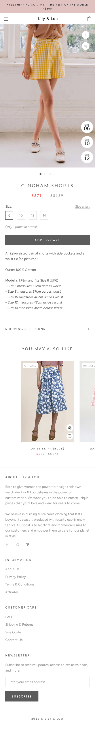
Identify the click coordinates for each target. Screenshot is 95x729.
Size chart (82, 207)
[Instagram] (17, 544)
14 (44, 215)
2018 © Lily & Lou (47, 718)
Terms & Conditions (19, 584)
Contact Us (14, 640)
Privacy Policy (15, 577)
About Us (12, 569)
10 (21, 215)
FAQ (8, 617)
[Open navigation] (6, 19)
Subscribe (22, 696)
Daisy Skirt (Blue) (47, 448)
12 (32, 215)
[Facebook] (7, 544)
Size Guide (13, 632)
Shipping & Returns (25, 329)
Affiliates (12, 592)
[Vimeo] (27, 544)
